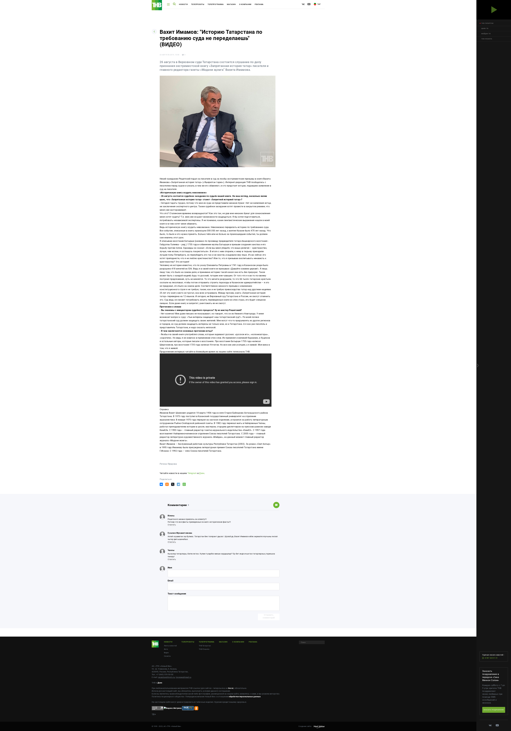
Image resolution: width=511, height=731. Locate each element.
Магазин (231, 4)
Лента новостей (170, 646)
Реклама (259, 4)
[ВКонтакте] (161, 484)
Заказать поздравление (494, 710)
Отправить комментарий (269, 616)
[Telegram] (178, 484)
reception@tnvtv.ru (166, 677)
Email (170, 580)
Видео (166, 653)
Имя (170, 567)
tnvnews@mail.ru (183, 677)
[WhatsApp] (184, 484)
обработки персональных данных (245, 696)
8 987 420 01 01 (491, 658)
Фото (166, 649)
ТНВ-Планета (204, 649)
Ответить (172, 525)
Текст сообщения (177, 593)
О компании (245, 4)
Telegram (192, 473)
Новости (183, 4)
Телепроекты (197, 4)
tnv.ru (230, 688)
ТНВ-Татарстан (205, 646)
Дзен (201, 473)
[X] (172, 484)
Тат (319, 4)
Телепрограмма (216, 4)
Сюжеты (167, 656)
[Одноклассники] (167, 484)
